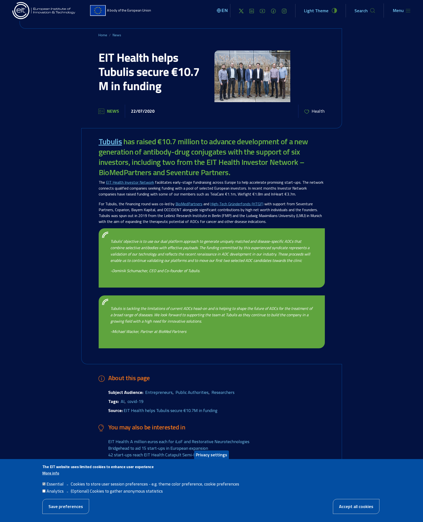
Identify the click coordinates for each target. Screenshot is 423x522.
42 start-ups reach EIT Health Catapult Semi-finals (156, 454)
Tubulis (110, 141)
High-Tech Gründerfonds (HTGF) (236, 204)
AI (123, 401)
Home (102, 34)
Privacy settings (211, 454)
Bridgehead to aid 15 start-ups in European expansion (158, 448)
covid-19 (135, 401)
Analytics (55, 490)
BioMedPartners (189, 204)
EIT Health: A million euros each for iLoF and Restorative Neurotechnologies (178, 441)
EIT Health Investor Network (130, 182)
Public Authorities (192, 392)
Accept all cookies (356, 506)
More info (50, 473)
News (117, 34)
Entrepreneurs (159, 392)
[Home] (44, 10)
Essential (55, 483)
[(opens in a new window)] (241, 10)
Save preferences (65, 506)
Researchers (223, 392)
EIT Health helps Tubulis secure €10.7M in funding (170, 410)
